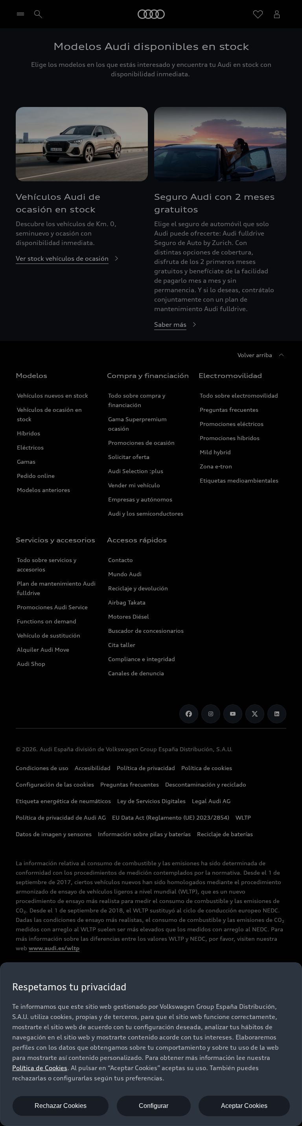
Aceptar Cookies (244, 1105)
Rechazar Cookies (61, 1105)
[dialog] (151, 1044)
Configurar (153, 1105)
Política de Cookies (39, 1068)
